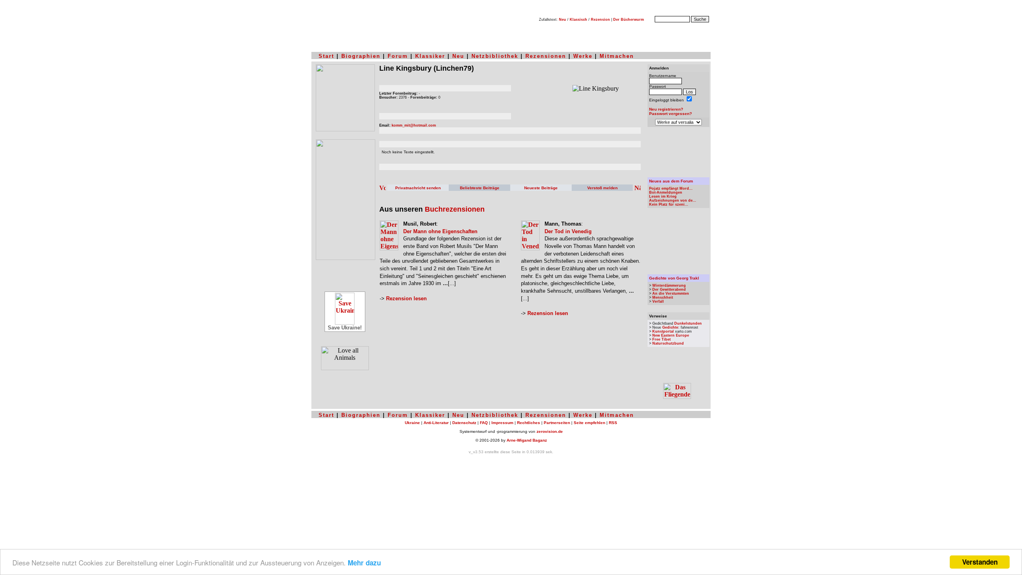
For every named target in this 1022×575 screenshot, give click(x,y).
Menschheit (662, 297)
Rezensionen (545, 56)
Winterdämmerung (669, 286)
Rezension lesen (406, 298)
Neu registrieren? (666, 109)
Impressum (502, 422)
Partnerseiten (557, 422)
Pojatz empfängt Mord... (671, 188)
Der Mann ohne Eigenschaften (440, 231)
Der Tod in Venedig (568, 231)
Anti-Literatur (436, 422)
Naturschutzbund (668, 343)
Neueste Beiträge (541, 188)
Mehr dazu (364, 562)
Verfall (658, 301)
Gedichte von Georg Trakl (674, 278)
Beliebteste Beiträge (479, 188)
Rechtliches (528, 422)
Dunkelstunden (688, 323)
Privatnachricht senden (418, 188)
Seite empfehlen (589, 422)
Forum (398, 56)
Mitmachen (617, 56)
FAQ (484, 422)
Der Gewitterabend (669, 289)
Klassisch (578, 20)
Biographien (360, 56)
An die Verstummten (670, 293)
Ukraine (412, 422)
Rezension (600, 20)
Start (326, 56)
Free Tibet (661, 339)
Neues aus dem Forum (671, 181)
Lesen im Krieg (663, 196)
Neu (562, 20)
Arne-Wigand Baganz (527, 440)
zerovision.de (550, 431)
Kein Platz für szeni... (668, 204)
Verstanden (980, 562)
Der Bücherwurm (628, 20)
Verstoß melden (602, 188)
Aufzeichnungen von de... (672, 200)
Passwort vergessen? (670, 113)
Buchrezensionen (455, 209)
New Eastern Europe (670, 335)
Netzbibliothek (494, 56)
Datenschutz (464, 422)
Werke (582, 56)
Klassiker (430, 56)
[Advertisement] (679, 152)
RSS (613, 422)
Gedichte (670, 327)
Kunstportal (663, 331)
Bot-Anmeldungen (665, 192)
